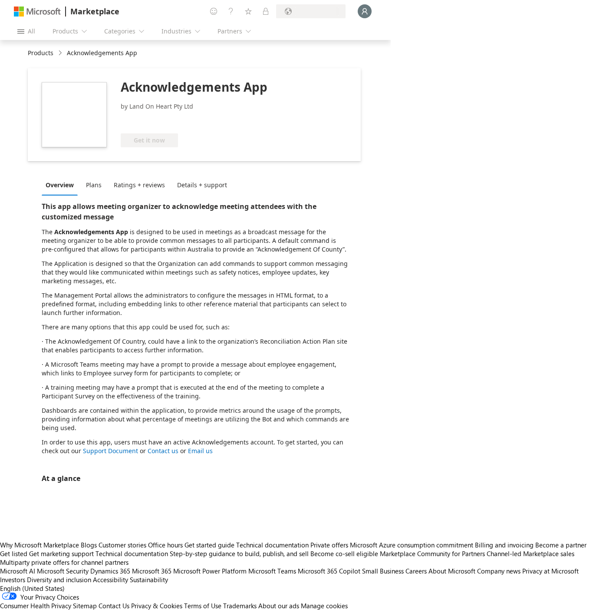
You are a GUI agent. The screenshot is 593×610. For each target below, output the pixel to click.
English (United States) (32, 588)
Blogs (89, 544)
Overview (60, 185)
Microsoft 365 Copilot (329, 571)
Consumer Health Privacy (35, 605)
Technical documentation (272, 544)
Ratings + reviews (139, 185)
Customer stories (122, 544)
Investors (12, 579)
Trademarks (240, 605)
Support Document (110, 451)
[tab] (62, 184)
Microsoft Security (63, 571)
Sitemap (85, 605)
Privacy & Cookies (156, 605)
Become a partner (560, 544)
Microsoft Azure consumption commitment (412, 544)
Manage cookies (324, 605)
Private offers (329, 544)
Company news (499, 571)
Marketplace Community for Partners (432, 553)
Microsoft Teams (272, 571)
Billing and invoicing (504, 544)
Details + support (202, 185)
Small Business (383, 571)
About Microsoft (451, 571)
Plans (94, 185)
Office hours (165, 544)
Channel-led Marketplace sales (530, 553)
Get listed (13, 553)
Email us (200, 451)
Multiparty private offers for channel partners (64, 562)
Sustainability (149, 579)
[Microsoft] (37, 12)
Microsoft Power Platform (210, 571)
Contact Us (114, 605)
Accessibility (110, 579)
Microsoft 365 (151, 571)
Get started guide (209, 544)
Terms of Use (202, 605)
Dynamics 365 (110, 571)
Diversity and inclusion (59, 579)
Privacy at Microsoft (550, 571)
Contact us (163, 451)
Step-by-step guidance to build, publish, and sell (239, 553)
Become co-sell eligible (344, 553)
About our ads (278, 605)
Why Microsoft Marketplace (39, 544)
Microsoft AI (17, 571)
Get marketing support (61, 553)
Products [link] (40, 53)
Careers (416, 571)
